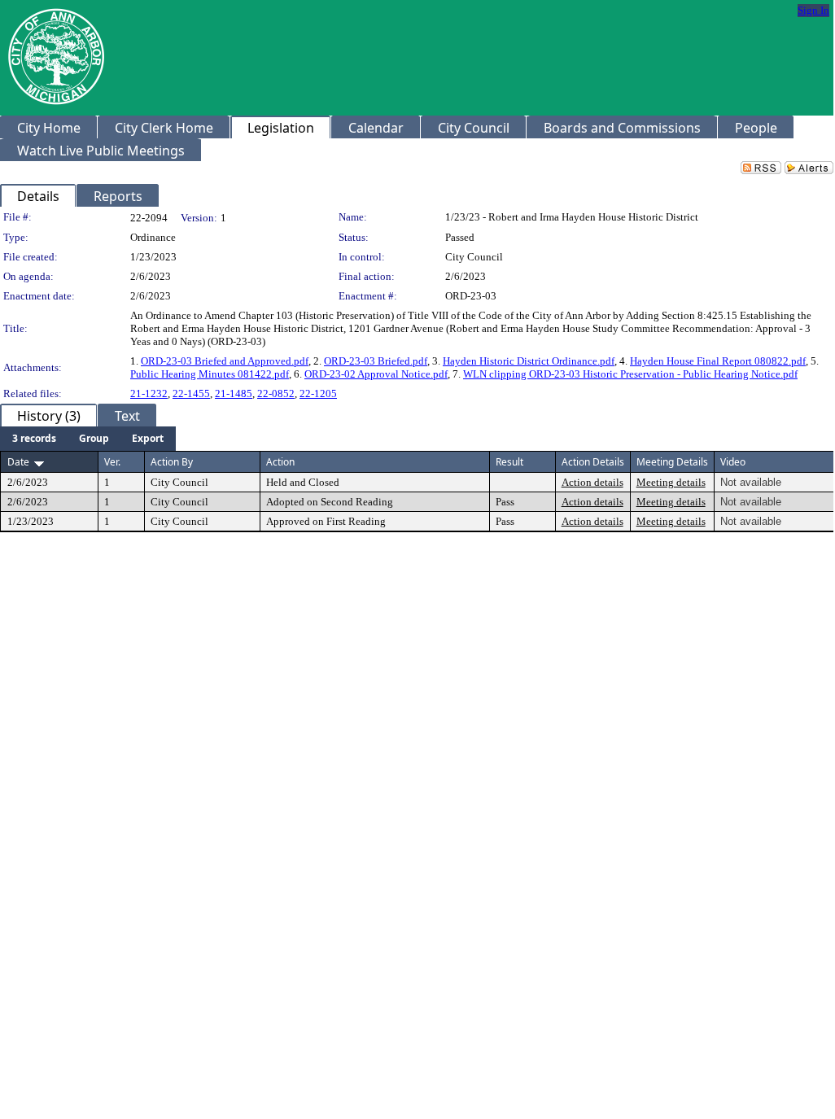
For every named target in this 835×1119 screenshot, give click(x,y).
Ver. (112, 462)
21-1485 (233, 393)
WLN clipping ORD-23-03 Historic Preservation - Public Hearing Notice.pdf (630, 374)
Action (280, 462)
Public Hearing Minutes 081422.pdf (209, 374)
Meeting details (671, 482)
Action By (172, 462)
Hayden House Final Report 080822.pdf (718, 361)
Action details (592, 482)
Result (509, 462)
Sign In (813, 10)
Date (18, 462)
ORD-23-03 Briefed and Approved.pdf (224, 361)
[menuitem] (34, 438)
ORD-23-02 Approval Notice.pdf (376, 374)
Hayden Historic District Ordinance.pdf (528, 361)
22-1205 (318, 393)
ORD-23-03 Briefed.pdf (375, 361)
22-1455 (191, 393)
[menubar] (88, 438)
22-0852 (276, 393)
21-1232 (149, 393)
